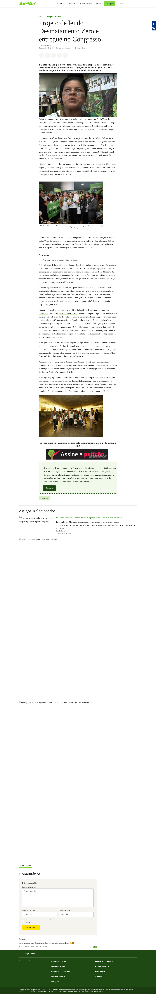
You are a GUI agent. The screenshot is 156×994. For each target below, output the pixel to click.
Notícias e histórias (86, 3)
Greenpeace (90, 518)
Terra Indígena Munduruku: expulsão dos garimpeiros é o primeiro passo (87, 522)
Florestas (80, 518)
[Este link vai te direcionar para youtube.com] (28, 966)
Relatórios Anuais (58, 966)
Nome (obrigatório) (28, 910)
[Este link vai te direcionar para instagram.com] (24, 966)
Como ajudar (72, 3)
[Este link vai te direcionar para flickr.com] (71, 416)
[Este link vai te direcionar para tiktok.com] (41, 966)
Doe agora (49, 488)
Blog (41, 17)
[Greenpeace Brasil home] (27, 3)
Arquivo (98, 977)
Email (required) (64, 910)
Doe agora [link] (110, 4)
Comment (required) (29, 887)
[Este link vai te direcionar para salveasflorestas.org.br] (78, 454)
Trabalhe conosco (58, 977)
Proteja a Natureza (53, 17)
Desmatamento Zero (47, 133)
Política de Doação (58, 961)
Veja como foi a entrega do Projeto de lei (60, 260)
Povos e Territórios (114, 518)
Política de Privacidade (104, 961)
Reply (95, 946)
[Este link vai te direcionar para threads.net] (45, 966)
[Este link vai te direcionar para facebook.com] (20, 966)
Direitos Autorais (102, 966)
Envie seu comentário (31, 927)
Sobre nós (99, 3)
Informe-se (60, 3)
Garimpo (70, 518)
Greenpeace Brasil (29, 953)
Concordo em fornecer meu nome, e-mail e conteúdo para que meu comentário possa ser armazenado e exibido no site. (59, 921)
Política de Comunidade (60, 971)
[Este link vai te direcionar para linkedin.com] (33, 966)
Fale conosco (100, 971)
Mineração (101, 518)
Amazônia (60, 518)
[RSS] (49, 966)
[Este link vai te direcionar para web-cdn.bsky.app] (37, 966)
